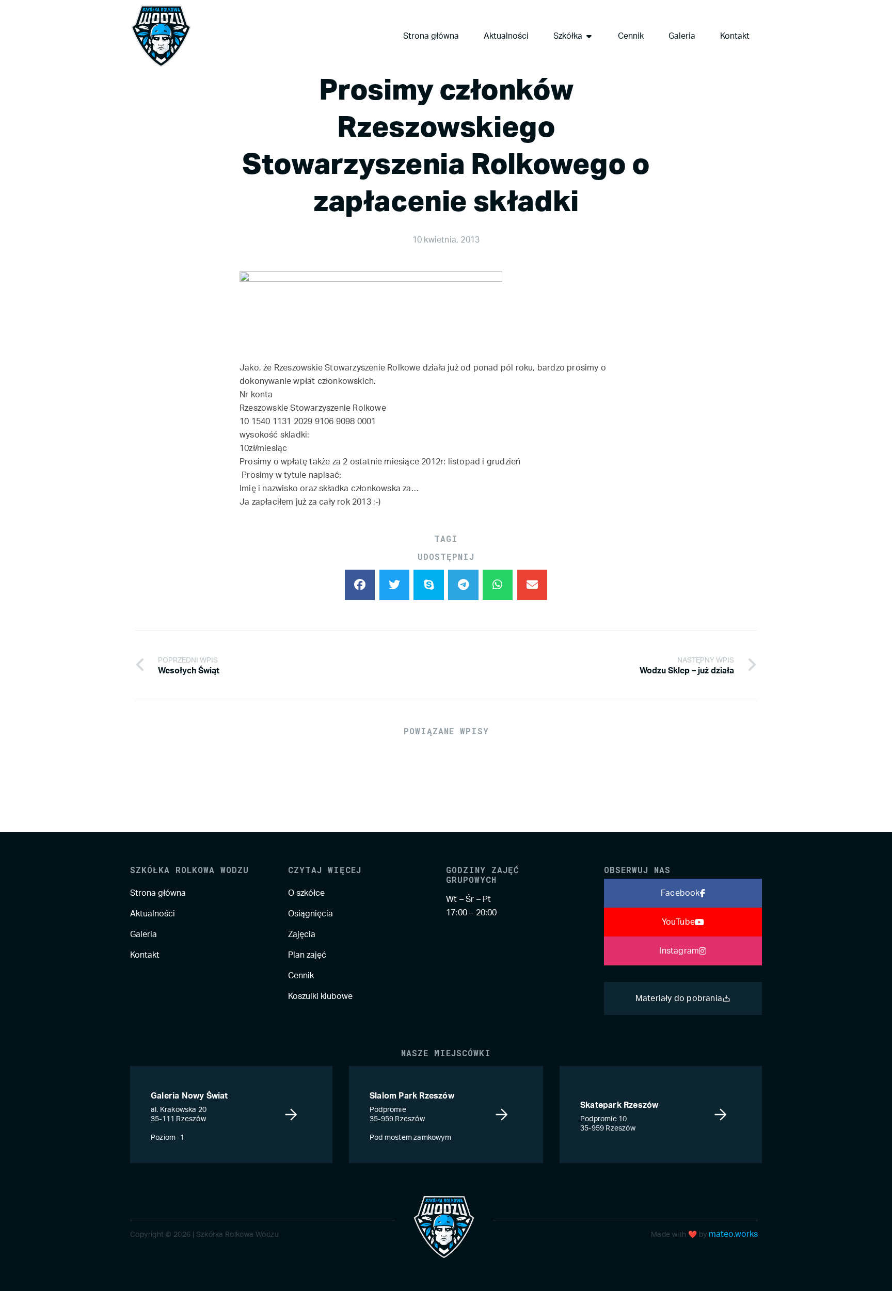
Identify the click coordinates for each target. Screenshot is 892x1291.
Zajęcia (301, 934)
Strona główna (158, 893)
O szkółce (306, 893)
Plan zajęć (307, 955)
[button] (360, 585)
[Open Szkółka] (589, 36)
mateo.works (733, 1234)
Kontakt (145, 955)
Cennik (301, 976)
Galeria (143, 934)
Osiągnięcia (310, 914)
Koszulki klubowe (320, 996)
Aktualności (152, 914)
